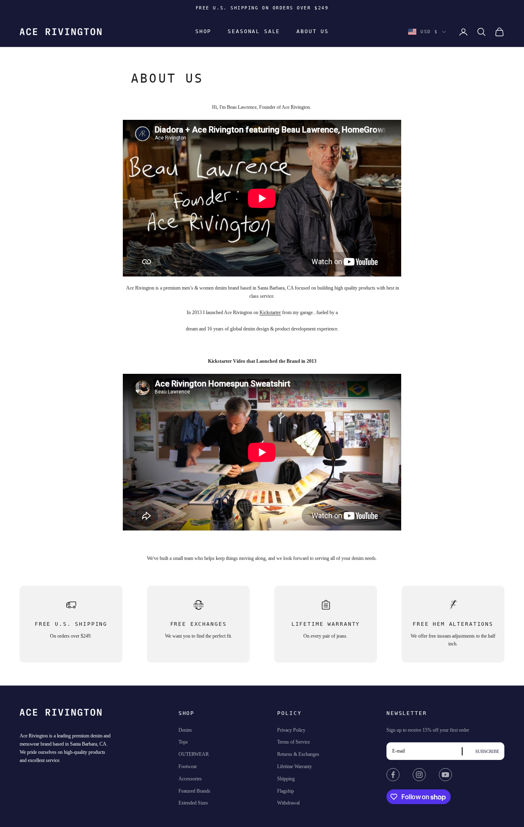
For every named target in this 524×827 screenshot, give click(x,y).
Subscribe (487, 751)
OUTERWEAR (193, 754)
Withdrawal (288, 803)
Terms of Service (293, 742)
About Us (312, 32)
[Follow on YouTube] (445, 775)
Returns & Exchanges (298, 754)
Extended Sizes (193, 803)
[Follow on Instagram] (419, 775)
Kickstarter (270, 312)
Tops (183, 742)
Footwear (187, 766)
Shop (203, 32)
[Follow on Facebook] (393, 775)
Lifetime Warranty (294, 766)
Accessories (190, 779)
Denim (185, 730)
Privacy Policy (291, 730)
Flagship (285, 791)
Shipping (286, 779)
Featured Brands (194, 791)
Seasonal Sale (254, 32)
